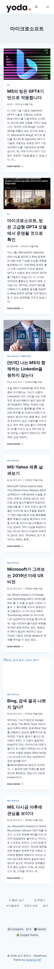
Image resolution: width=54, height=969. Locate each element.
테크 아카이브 (13, 356)
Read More (15, 166)
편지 (45, 905)
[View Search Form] (36, 7)
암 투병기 (39, 900)
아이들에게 (12, 905)
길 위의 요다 (16, 382)
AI (8, 85)
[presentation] (27, 64)
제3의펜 (14, 246)
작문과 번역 (26, 356)
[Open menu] (47, 7)
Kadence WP (33, 959)
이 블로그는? (16, 900)
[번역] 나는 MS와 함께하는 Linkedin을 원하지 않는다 (26, 369)
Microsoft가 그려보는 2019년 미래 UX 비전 (26, 575)
